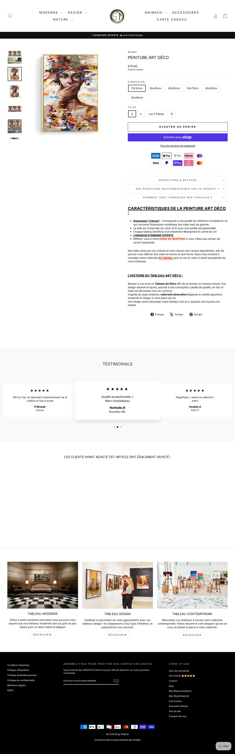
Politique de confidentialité (21, 680)
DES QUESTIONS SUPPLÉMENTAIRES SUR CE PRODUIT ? (178, 189)
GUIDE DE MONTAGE (172, 238)
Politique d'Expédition (18, 670)
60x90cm (137, 97)
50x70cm (192, 88)
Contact (173, 680)
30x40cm (155, 88)
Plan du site (175, 711)
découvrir (42, 634)
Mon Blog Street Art (179, 696)
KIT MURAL (166, 257)
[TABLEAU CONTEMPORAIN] (192, 585)
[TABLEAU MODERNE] (42, 585)
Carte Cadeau (172, 19)
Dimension (136, 82)
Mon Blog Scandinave (180, 691)
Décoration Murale (178, 706)
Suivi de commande (179, 670)
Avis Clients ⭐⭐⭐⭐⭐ (182, 675)
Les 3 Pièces (156, 113)
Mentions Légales (16, 685)
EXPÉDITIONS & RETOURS (178, 180)
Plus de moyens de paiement (177, 145)
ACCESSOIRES (185, 12)
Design (76, 12)
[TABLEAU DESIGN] (117, 585)
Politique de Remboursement (22, 675)
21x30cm (136, 88)
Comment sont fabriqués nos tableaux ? (177, 197)
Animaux (154, 12)
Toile (132, 107)
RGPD (10, 690)
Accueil (131, 52)
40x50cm (174, 88)
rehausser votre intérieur (163, 301)
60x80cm (211, 88)
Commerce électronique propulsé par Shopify (117, 739)
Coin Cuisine (175, 701)
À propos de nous (178, 716)
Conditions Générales (18, 665)
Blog (171, 686)
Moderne (49, 12)
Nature (61, 19)
